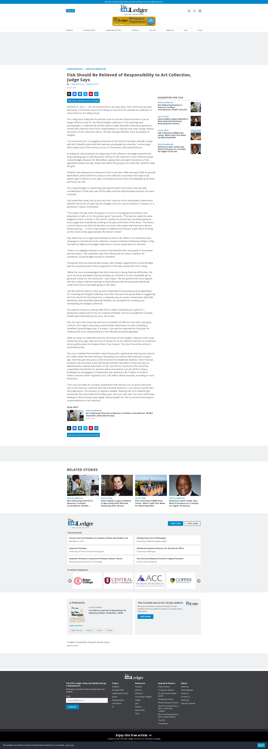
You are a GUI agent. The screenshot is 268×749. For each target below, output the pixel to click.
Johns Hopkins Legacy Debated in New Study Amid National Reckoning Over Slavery (173, 121)
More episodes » (76, 626)
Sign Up (72, 707)
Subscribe (70, 11)
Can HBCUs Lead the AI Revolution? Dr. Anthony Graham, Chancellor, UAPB (108, 611)
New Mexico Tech (76, 541)
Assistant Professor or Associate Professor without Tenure (95, 558)
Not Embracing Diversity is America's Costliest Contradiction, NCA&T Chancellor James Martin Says (119, 414)
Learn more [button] (69, 745)
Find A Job (175, 523)
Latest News (163, 130)
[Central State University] (180, 580)
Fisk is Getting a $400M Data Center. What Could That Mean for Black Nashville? (172, 135)
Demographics (75, 69)
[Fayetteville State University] (87, 580)
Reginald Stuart (78, 84)
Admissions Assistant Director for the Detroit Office (160, 548)
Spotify (99, 630)
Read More (145, 616)
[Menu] (200, 11)
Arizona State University (147, 562)
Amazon (89, 630)
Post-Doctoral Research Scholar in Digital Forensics (160, 558)
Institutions (163, 116)
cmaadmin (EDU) (92, 84)
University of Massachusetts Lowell (152, 541)
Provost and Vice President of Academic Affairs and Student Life (98, 538)
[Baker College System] (149, 580)
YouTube (109, 630)
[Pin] (91, 94)
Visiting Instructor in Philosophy (151, 538)
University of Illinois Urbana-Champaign (86, 551)
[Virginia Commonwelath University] (118, 580)
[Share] (74, 94)
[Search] (194, 11)
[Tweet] (85, 94)
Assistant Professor (78, 548)
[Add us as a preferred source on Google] (96, 94)
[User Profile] (189, 11)
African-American (96, 69)
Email (68, 696)
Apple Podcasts (76, 630)
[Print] (69, 94)
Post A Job (192, 523)
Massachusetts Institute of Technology (85, 562)
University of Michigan (146, 551)
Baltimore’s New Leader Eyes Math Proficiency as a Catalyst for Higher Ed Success (172, 149)
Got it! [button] (261, 745)
